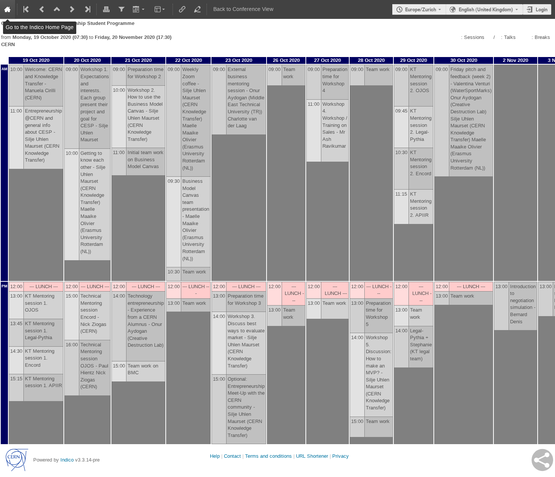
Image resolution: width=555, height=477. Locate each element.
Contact (232, 456)
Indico (67, 460)
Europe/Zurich (420, 9)
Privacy (340, 456)
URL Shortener (312, 456)
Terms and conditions (268, 456)
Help (215, 456)
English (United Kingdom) (486, 9)
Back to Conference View (243, 9)
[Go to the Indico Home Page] (7, 9)
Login (541, 9)
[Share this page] (542, 460)
